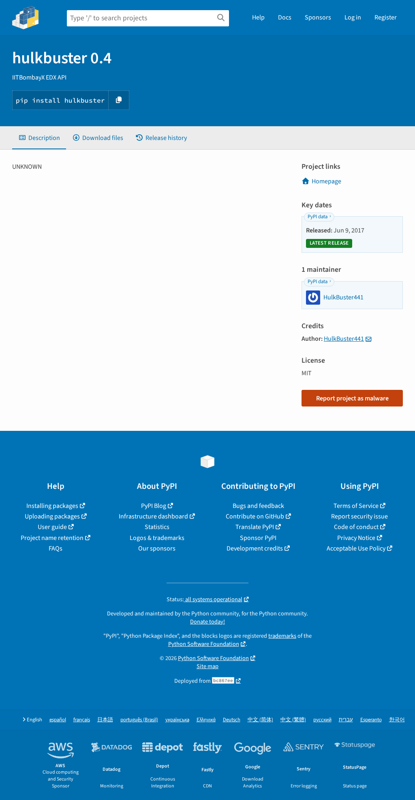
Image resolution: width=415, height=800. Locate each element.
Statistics (157, 527)
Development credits (255, 548)
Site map (207, 666)
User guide (52, 527)
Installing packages (52, 505)
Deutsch (231, 719)
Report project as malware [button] (352, 398)
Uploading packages (52, 516)
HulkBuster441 (344, 338)
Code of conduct (356, 527)
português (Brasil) (139, 719)
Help (258, 17)
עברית (346, 719)
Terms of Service (356, 505)
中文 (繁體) (293, 719)
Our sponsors (156, 548)
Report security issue (359, 516)
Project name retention (52, 537)
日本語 (105, 719)
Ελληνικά (206, 719)
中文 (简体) (260, 719)
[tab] (39, 138)
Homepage (326, 181)
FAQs (55, 548)
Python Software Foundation (203, 644)
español (57, 719)
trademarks (282, 636)
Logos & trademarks (157, 537)
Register (385, 17)
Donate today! (207, 621)
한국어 (397, 719)
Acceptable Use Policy (356, 548)
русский (322, 719)
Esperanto (371, 719)
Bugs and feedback (258, 505)
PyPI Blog (153, 505)
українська (177, 719)
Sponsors (318, 17)
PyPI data (317, 216)
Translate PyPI (254, 527)
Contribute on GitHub (255, 516)
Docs (284, 17)
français (81, 719)
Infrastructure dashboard (153, 516)
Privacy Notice (356, 537)
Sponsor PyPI (258, 537)
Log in (352, 17)
